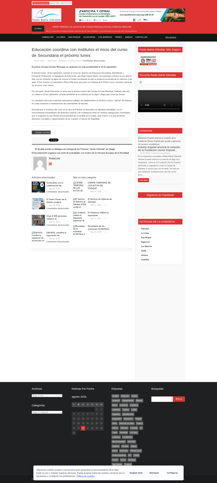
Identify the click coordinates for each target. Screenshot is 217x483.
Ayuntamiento (127, 401)
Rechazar (154, 473)
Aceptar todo (136, 473)
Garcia (115, 428)
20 (88, 423)
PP (130, 455)
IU (141, 428)
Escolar (39, 132)
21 (92, 423)
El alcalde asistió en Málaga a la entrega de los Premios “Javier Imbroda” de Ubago (75, 149)
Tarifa (143, 251)
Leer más (143, 180)
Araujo (134, 396)
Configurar (172, 473)
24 (74, 428)
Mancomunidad (118, 442)
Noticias (78, 61)
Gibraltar (62, 61)
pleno (114, 451)
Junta (114, 432)
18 (79, 423)
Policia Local (136, 451)
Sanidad (131, 460)
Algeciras (145, 242)
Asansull (115, 401)
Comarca (134, 405)
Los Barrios (146, 246)
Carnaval (123, 405)
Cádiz (134, 410)
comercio (116, 410)
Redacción (52, 61)
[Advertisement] (160, 323)
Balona (139, 401)
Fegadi (138, 419)
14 (92, 419)
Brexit (114, 405)
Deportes (116, 414)
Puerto (115, 460)
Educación (128, 419)
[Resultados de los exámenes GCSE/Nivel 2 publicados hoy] (79, 230)
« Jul (74, 437)
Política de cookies (85, 476)
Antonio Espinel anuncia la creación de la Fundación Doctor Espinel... (159, 149)
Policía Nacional (119, 455)
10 (74, 419)
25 (79, 428)
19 (83, 423)
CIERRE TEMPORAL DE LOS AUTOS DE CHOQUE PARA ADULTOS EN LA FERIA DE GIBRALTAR (91, 27)
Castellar (145, 260)
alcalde (115, 396)
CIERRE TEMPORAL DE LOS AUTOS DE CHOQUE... (99, 185)
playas (133, 446)
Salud (123, 460)
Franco (139, 423)
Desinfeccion (128, 414)
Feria (114, 423)
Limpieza (116, 437)
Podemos (124, 451)
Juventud (123, 432)
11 (79, 419)
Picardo (125, 446)
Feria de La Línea (127, 423)
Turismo (128, 464)
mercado (131, 442)
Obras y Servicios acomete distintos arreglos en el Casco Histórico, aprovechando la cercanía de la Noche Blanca (92, 31)
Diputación (116, 419)
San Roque (146, 237)
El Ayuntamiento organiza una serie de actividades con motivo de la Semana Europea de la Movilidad (80, 153)
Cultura (126, 410)
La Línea (70, 61)
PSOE (136, 455)
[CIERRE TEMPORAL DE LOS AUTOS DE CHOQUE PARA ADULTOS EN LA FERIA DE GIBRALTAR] (79, 187)
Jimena (144, 255)
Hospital (134, 428)
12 (83, 419)
